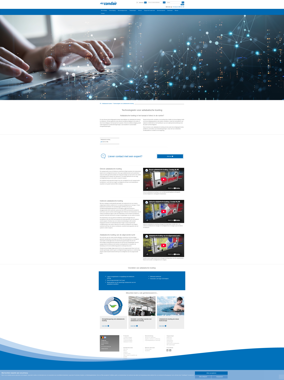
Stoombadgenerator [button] (122, 10)
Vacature (125, 352)
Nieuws (125, 350)
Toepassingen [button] (132, 10)
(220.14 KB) (104, 141)
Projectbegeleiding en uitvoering (152, 340)
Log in (182, 4)
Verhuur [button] (140, 10)
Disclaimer (147, 350)
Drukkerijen (169, 338)
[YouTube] (170, 350)
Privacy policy (148, 349)
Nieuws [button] (176, 10)
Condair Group (126, 353)
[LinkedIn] (167, 350)
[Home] (100, 103)
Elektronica (169, 337)
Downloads (170, 10)
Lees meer (104, 325)
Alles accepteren (211, 373)
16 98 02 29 (180, 7)
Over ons (125, 349)
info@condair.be (104, 348)
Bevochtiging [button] (104, 10)
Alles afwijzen (203, 376)
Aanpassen (219, 376)
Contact (103, 13)
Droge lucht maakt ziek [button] (149, 10)
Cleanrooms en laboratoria (173, 343)
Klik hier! (169, 156)
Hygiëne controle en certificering (152, 338)
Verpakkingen (170, 341)
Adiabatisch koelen (107, 103)
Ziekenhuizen (170, 340)
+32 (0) (174, 7)
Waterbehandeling (127, 338)
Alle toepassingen (171, 344)
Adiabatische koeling (105, 139)
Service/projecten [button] (161, 10)
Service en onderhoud (150, 337)
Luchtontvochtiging (127, 340)
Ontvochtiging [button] (112, 10)
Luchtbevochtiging (127, 337)
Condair (108, 3)
